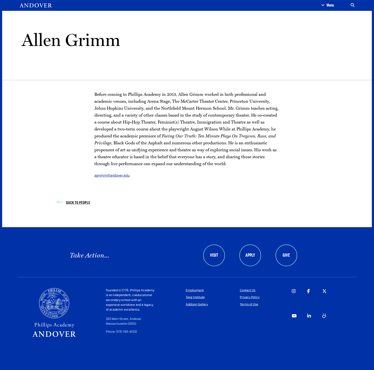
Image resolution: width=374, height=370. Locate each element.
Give (286, 255)
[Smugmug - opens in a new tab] (329, 325)
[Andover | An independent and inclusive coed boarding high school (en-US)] (35, 5)
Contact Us (247, 290)
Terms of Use (249, 304)
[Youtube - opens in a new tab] (299, 325)
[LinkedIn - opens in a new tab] (314, 325)
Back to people (78, 202)
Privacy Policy (250, 297)
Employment (195, 290)
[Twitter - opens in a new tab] (329, 300)
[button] (327, 5)
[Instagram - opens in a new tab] (299, 300)
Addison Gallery (197, 304)
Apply (250, 255)
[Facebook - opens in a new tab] (314, 300)
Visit (214, 255)
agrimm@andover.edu (112, 175)
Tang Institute (195, 297)
